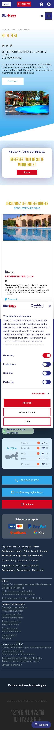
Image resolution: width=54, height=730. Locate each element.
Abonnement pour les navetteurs (18, 594)
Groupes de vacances (13, 587)
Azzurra (5, 560)
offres (6, 4)
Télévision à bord (10, 624)
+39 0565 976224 (11, 58)
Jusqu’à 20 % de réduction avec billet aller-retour (26, 584)
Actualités (22, 560)
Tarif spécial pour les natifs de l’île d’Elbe (22, 598)
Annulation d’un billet (12, 610)
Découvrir (13, 81)
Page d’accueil (9, 546)
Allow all (27, 403)
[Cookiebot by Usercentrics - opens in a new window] (32, 306)
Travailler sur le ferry (12, 621)
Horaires (44, 551)
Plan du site (37, 570)
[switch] (46, 364)
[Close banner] (50, 306)
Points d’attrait (31, 551)
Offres (36, 546)
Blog (13, 560)
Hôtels (19, 551)
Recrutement (8, 570)
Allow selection (27, 412)
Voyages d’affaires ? (12, 664)
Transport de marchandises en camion (21, 661)
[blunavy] (9, 14)
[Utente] (41, 4)
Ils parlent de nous (11, 565)
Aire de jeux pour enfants (14, 607)
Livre (27, 172)
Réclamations (23, 570)
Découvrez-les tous (27, 208)
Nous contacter (35, 555)
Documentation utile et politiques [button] (27, 685)
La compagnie (24, 546)
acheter (25, 4)
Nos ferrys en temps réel (14, 555)
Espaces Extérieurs (11, 631)
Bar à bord (7, 638)
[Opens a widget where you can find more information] (41, 725)
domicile (5, 29)
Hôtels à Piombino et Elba (20, 29)
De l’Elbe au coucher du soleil (17, 591)
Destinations (8, 551)
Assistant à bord (10, 628)
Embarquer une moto (12, 617)
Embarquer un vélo (11, 614)
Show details (38, 393)
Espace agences (30, 565)
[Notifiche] (48, 4)
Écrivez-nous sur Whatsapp (16, 431)
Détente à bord (9, 634)
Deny (27, 421)
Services (33, 560)
